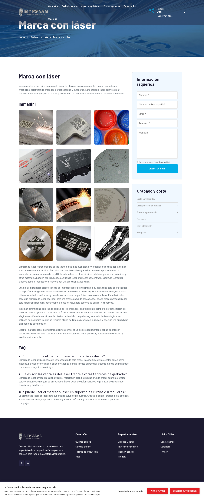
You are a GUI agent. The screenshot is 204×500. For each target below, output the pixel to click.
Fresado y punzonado (147, 213)
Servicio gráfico (83, 446)
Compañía (53, 6)
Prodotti (122, 456)
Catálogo (52, 19)
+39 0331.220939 (165, 14)
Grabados (141, 219)
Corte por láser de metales (149, 206)
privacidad (165, 162)
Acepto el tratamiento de (155, 162)
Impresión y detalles (90, 6)
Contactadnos (131, 6)
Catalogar (165, 446)
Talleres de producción (86, 451)
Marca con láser (144, 226)
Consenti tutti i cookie (185, 491)
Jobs (77, 456)
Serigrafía (141, 233)
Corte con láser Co (146, 199)
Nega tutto (158, 491)
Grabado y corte (70, 6)
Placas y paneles (111, 6)
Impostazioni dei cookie (130, 491)
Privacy (164, 451)
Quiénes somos (83, 441)
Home (22, 37)
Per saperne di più (92, 494)
